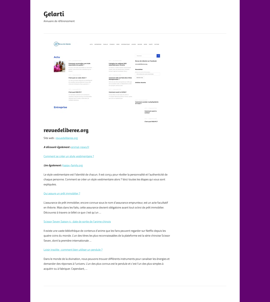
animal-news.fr (80, 147)
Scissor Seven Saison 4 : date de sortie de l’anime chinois (77, 221)
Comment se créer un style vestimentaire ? (69, 156)
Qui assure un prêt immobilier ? (62, 193)
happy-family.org (72, 165)
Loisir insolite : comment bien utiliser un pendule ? (73, 250)
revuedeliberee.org (67, 138)
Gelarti (54, 14)
